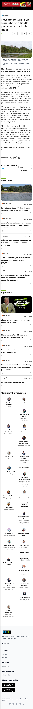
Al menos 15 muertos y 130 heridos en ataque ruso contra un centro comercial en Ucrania (16, 277)
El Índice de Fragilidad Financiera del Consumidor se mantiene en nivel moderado (16, 242)
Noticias (18, 8)
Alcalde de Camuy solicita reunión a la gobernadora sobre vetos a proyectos (15, 260)
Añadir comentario (23, 167)
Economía (28, 8)
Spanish (4, 654)
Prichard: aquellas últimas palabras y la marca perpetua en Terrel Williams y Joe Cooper (16, 367)
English (4, 657)
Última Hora (7, 8)
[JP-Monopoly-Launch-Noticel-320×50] (16, 4)
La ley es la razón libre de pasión (14, 382)
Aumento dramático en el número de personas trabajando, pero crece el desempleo (16, 225)
